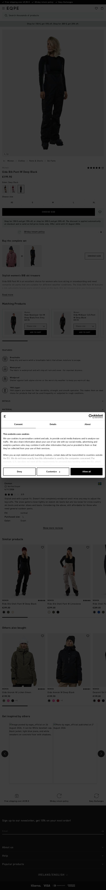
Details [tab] (53, 424)
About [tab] (88, 424)
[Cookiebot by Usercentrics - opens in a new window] (91, 416)
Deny (19, 471)
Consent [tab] (18, 424)
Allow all (86, 471)
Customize (51, 471)
